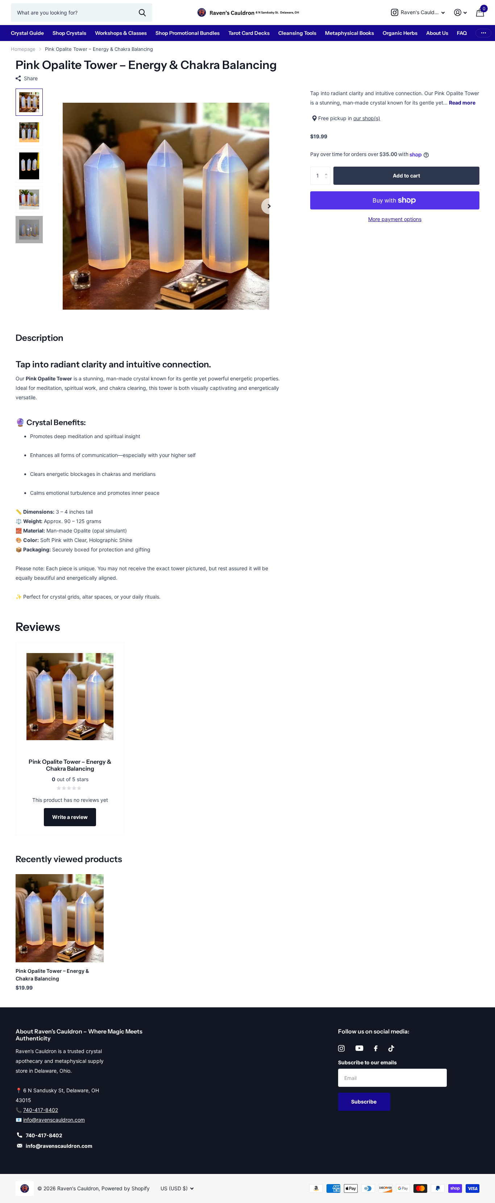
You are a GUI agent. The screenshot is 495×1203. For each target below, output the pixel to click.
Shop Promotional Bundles (187, 33)
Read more (462, 102)
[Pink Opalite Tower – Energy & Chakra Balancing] (60, 918)
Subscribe (364, 1101)
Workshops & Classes (121, 33)
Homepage (23, 49)
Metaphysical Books (349, 33)
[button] (269, 206)
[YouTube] (359, 1048)
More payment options (394, 219)
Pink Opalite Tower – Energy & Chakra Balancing (52, 975)
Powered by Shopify (125, 1188)
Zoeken (142, 12)
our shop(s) (366, 118)
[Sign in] (460, 12)
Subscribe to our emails (367, 1062)
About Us (437, 33)
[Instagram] (341, 1048)
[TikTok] (391, 1048)
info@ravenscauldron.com (54, 1120)
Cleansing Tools (297, 33)
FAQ (462, 33)
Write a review (70, 817)
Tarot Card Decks (249, 33)
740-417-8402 (40, 1110)
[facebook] (376, 1048)
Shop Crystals (69, 33)
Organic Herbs (400, 33)
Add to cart (406, 175)
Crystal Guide (27, 33)
